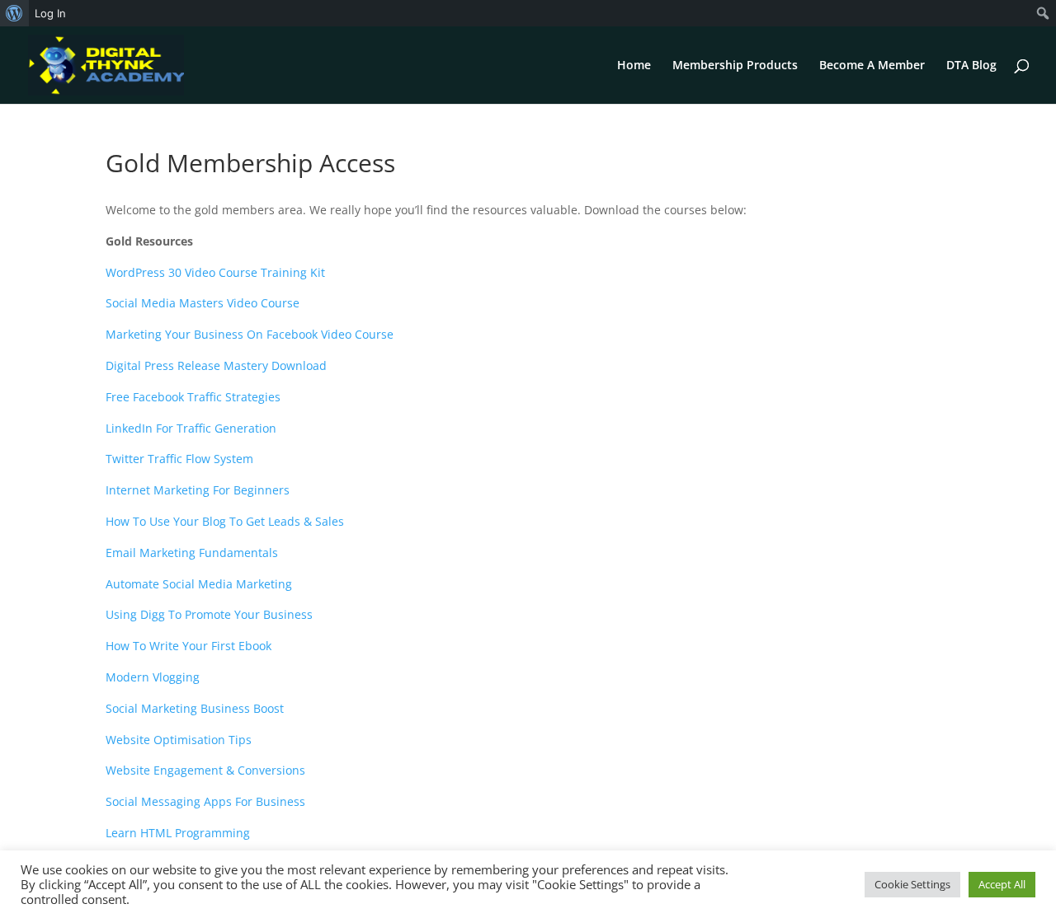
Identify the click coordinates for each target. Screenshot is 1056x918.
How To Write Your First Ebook (188, 645)
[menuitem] (14, 13)
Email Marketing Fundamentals (192, 552)
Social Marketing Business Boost (195, 708)
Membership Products (735, 66)
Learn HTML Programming (178, 833)
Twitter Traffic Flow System (179, 458)
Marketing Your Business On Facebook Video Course (250, 334)
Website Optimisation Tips (179, 739)
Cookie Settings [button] (912, 884)
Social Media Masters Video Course (202, 303)
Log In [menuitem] (50, 13)
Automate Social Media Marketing (199, 584)
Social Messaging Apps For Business (205, 801)
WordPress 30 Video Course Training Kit (215, 272)
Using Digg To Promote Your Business (209, 614)
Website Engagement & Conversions (205, 770)
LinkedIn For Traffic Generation (191, 428)
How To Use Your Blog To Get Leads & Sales (225, 521)
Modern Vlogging (153, 677)
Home (634, 66)
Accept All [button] (1001, 884)
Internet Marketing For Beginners (198, 490)
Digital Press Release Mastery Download (216, 365)
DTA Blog (971, 66)
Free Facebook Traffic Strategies (193, 397)
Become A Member (872, 66)
